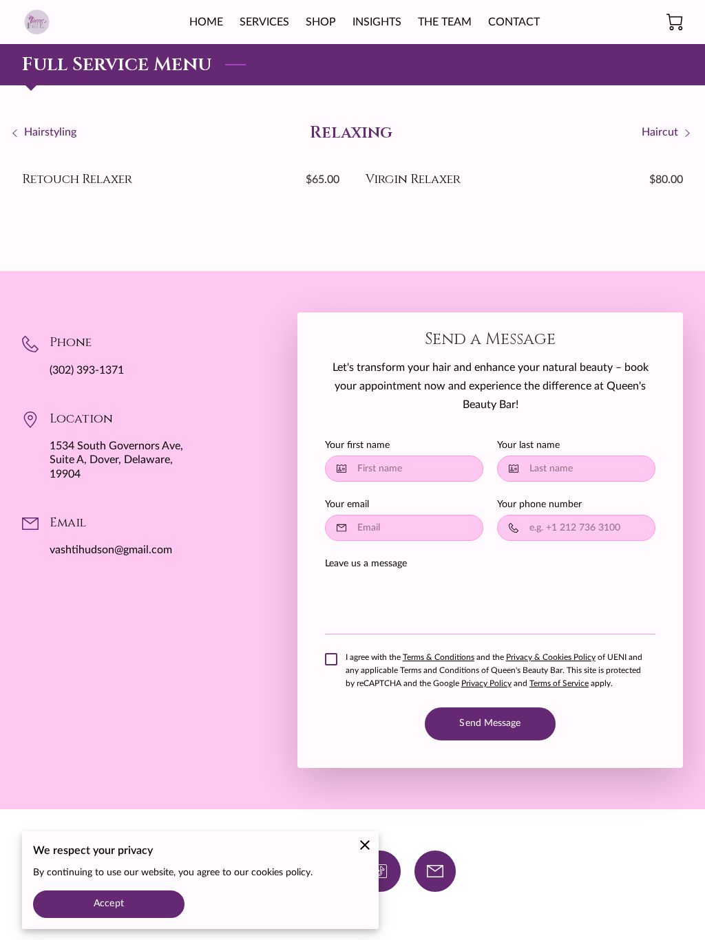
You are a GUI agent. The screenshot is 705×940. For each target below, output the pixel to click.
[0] (674, 22)
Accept (109, 903)
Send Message (489, 723)
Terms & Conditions (438, 657)
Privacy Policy (486, 683)
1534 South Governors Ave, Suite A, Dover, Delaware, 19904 (116, 460)
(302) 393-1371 (87, 370)
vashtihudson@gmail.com (111, 549)
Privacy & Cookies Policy (551, 657)
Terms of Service (559, 683)
